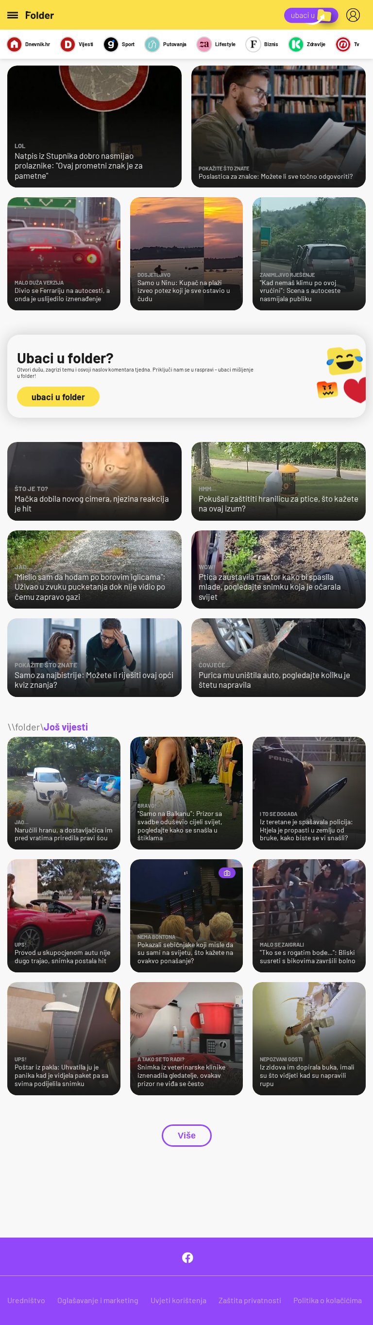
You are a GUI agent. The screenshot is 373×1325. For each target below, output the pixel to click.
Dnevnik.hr (37, 44)
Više (187, 1135)
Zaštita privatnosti (250, 1300)
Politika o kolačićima (327, 1300)
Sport (128, 44)
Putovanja (174, 44)
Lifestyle (225, 44)
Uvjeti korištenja (178, 1300)
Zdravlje (316, 44)
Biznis (271, 44)
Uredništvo (26, 1300)
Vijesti (86, 44)
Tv (356, 44)
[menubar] (355, 15)
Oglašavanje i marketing (97, 1300)
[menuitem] (355, 15)
